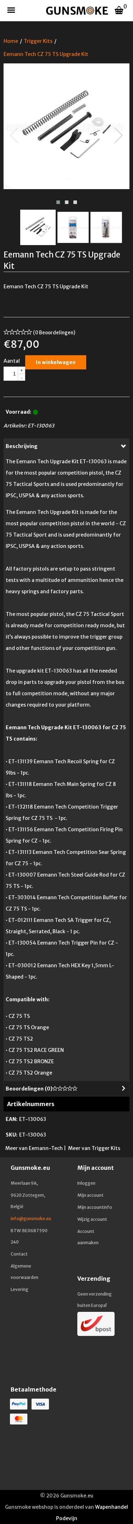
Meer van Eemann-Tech (34, 1148)
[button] (58, 202)
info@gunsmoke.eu (31, 1218)
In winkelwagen (56, 362)
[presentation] (14, 135)
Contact (19, 1254)
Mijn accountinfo (94, 1207)
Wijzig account (92, 1219)
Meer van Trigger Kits (94, 1148)
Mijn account (90, 1195)
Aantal (12, 361)
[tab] (66, 446)
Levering (19, 1289)
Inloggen (86, 1183)
